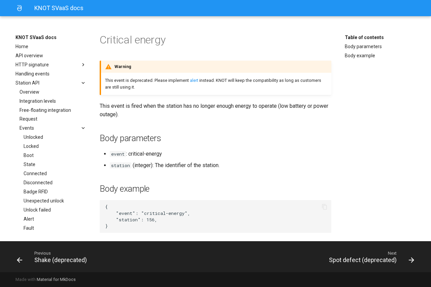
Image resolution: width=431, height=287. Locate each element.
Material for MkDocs (56, 279)
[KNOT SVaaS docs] (19, 8)
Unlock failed (37, 210)
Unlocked (33, 137)
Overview (29, 92)
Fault (29, 228)
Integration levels (38, 101)
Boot (29, 155)
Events (27, 128)
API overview (29, 55)
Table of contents (364, 37)
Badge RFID (36, 191)
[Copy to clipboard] (325, 207)
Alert (29, 219)
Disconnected (38, 182)
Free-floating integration (45, 110)
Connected (35, 173)
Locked (31, 146)
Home (21, 46)
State (29, 164)
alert (194, 80)
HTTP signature (32, 64)
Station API (27, 83)
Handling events (32, 73)
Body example (360, 55)
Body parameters (363, 46)
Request (28, 119)
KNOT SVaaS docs (36, 37)
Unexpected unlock (44, 200)
